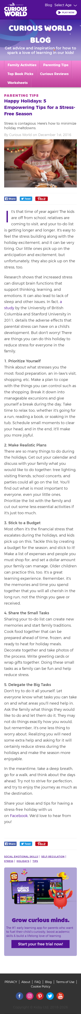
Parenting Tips (55, 65)
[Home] (15, 10)
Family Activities (22, 65)
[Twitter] (26, 200)
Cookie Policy (40, 986)
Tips (35, 861)
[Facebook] (10, 200)
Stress (8, 861)
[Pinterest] (41, 200)
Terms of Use (65, 982)
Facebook (19, 816)
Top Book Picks (20, 74)
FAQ (37, 982)
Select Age (62, 5)
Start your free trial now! (40, 944)
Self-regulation (53, 856)
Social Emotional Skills (21, 856)
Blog (48, 5)
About (25, 982)
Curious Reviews (54, 74)
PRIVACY (11, 982)
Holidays (23, 861)
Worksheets (17, 83)
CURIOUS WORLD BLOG (40, 34)
